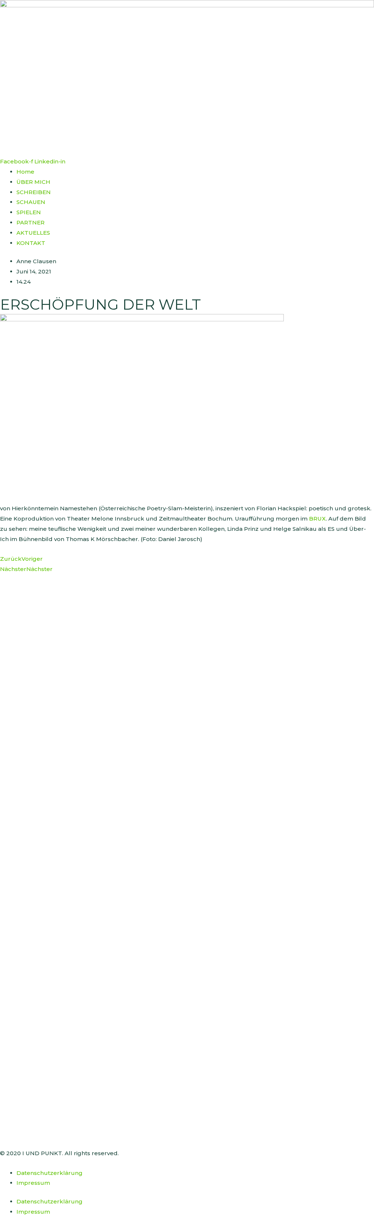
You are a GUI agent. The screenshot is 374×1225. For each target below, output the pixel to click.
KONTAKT (30, 242)
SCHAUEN (30, 202)
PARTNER (30, 222)
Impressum (33, 1182)
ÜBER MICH (33, 181)
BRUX (317, 518)
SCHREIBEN (33, 192)
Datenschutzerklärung (49, 1172)
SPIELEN (28, 212)
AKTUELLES (33, 232)
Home (25, 171)
